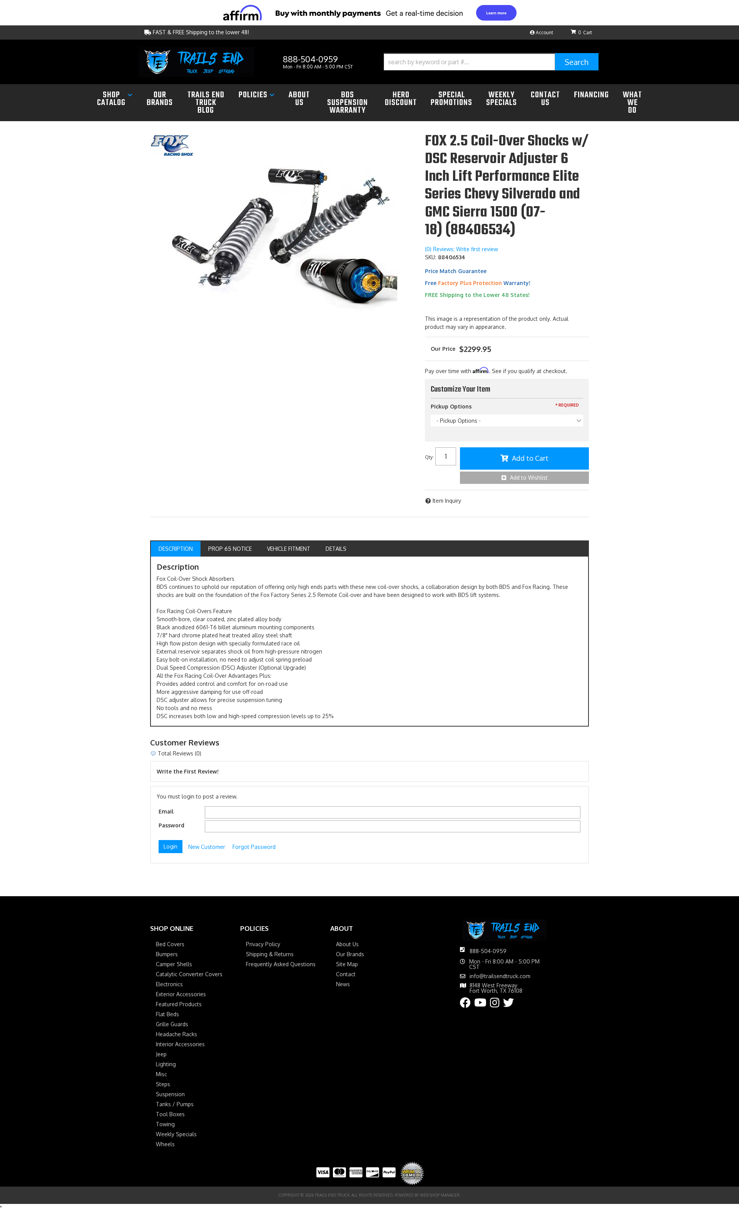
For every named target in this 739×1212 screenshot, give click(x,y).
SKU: (430, 257)
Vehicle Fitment (288, 548)
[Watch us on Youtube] (480, 1004)
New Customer (206, 847)
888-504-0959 (488, 951)
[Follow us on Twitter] (508, 1004)
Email (166, 811)
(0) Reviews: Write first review (461, 249)
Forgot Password (254, 847)
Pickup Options (451, 406)
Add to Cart (530, 458)
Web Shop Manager (440, 1195)
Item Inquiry (447, 500)
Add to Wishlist (529, 477)
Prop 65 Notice (230, 548)
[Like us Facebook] (465, 1004)
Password (171, 825)
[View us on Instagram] (495, 1004)
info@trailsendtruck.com (500, 976)
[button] (491, 61)
